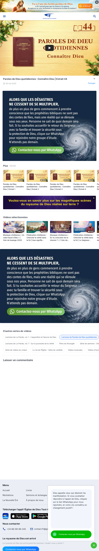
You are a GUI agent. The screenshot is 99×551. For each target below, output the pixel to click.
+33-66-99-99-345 (16, 529)
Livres (29, 490)
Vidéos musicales (75, 350)
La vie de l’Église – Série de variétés (47, 350)
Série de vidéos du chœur (16, 350)
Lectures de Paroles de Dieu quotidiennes (79, 337)
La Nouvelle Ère (10, 500)
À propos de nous (34, 500)
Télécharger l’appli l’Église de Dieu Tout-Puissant (30, 509)
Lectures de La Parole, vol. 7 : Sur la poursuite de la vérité (29, 343)
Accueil (6, 490)
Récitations (8, 495)
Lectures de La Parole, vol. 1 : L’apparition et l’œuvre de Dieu (30, 337)
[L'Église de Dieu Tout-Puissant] (49, 16)
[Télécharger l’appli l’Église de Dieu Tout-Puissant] (6, 516)
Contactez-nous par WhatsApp (72, 534)
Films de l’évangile (67, 343)
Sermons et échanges (36, 495)
